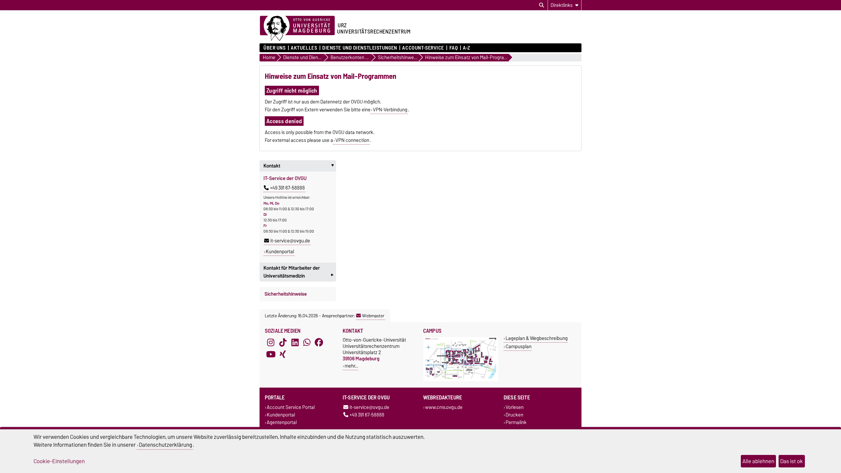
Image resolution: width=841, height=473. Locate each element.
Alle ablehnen (758, 461)
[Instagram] (271, 343)
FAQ (453, 48)
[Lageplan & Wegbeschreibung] (460, 379)
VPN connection (352, 140)
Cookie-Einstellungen (59, 461)
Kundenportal (280, 252)
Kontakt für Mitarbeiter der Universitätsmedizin (298, 272)
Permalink (516, 422)
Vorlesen (515, 407)
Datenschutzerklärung (165, 444)
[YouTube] (271, 354)
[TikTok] (283, 343)
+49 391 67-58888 (287, 188)
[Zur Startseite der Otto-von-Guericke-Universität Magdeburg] (297, 28)
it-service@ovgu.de (290, 241)
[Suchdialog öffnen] (541, 5)
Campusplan (519, 346)
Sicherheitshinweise (285, 294)
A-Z (466, 48)
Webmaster (373, 316)
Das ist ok (791, 461)
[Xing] (283, 354)
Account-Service (423, 48)
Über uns (274, 48)
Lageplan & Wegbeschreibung (537, 338)
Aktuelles (304, 48)
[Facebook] (319, 343)
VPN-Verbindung (390, 110)
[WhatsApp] (307, 343)
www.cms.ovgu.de (444, 407)
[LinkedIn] (295, 343)
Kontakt (299, 166)
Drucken (514, 414)
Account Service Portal (291, 407)
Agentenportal (282, 422)
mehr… (351, 366)
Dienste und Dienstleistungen (359, 48)
